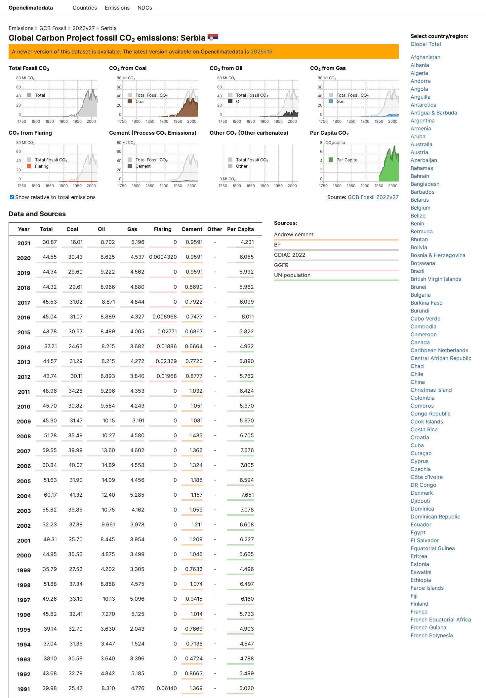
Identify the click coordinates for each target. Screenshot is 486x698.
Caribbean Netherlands (439, 350)
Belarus (420, 199)
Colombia (423, 397)
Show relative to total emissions (55, 197)
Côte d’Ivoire (427, 477)
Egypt (418, 532)
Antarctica (423, 104)
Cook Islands (427, 421)
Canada (420, 342)
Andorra (421, 81)
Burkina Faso (427, 302)
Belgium (420, 207)
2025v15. (262, 51)
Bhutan (419, 239)
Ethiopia (421, 580)
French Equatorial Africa (441, 619)
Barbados (422, 191)
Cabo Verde (425, 318)
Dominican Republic (435, 516)
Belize (418, 215)
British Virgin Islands (436, 279)
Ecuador (421, 524)
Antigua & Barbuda (434, 112)
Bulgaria (421, 294)
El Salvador (425, 540)
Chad (417, 366)
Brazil (418, 271)
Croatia (420, 437)
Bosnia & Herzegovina (438, 255)
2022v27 (83, 28)
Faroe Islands (427, 587)
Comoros (422, 405)
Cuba (417, 445)
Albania (420, 65)
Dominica (422, 508)
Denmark (422, 492)
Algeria (419, 73)
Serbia (109, 28)
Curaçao (421, 453)
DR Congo (423, 485)
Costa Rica (424, 429)
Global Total (426, 44)
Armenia (421, 128)
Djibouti (420, 500)
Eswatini (421, 572)
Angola (419, 88)
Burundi (420, 310)
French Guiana (428, 627)
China (418, 382)
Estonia (420, 564)
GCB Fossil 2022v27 (373, 197)
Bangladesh (425, 184)
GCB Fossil (52, 28)
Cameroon (424, 334)
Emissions (117, 7)
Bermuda (422, 231)
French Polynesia (432, 635)
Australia (421, 144)
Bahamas (422, 168)
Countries (85, 7)
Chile (417, 374)
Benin (417, 223)
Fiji (414, 595)
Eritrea (419, 556)
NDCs (145, 7)
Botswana (423, 263)
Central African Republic (441, 358)
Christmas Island (431, 389)
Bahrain (420, 176)
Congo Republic (431, 413)
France (419, 611)
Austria (419, 152)
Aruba (418, 136)
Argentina (423, 120)
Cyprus (419, 461)
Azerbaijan (424, 160)
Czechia (421, 469)
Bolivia (419, 247)
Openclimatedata (31, 7)
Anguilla (420, 96)
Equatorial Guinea (433, 548)
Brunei (418, 286)
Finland (419, 603)
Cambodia (423, 326)
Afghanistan (425, 57)
